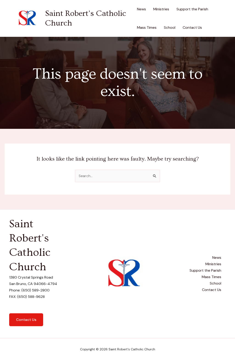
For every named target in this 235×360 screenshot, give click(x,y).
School (169, 27)
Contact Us (192, 27)
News (141, 9)
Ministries (161, 9)
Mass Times (147, 27)
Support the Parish (192, 9)
